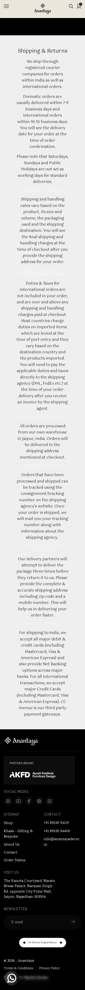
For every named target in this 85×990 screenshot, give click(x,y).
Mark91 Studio (36, 977)
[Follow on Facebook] (29, 801)
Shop (8, 823)
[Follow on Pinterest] (39, 801)
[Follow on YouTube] (18, 801)
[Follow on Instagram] (8, 801)
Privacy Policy (49, 968)
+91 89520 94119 (56, 823)
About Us (12, 845)
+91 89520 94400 (57, 831)
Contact (10, 852)
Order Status (15, 860)
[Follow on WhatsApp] (49, 801)
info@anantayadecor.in (62, 842)
